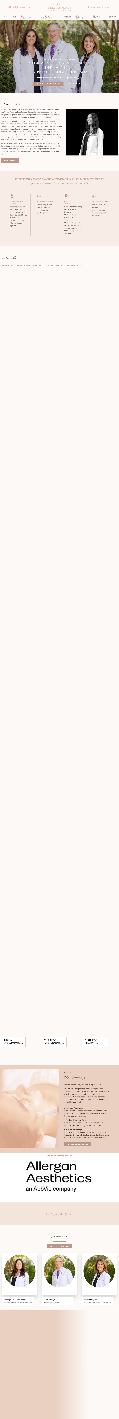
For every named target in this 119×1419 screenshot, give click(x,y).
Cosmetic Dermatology (46, 17)
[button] (2, 1175)
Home (5, 17)
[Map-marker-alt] (16, 7)
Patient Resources (79, 17)
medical (55, 126)
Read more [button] (36, 1215)
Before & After (96, 17)
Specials (67, 17)
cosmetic (4, 129)
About (13, 17)
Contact (112, 17)
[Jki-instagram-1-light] (13, 7)
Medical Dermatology (25, 17)
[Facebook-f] (9, 7)
